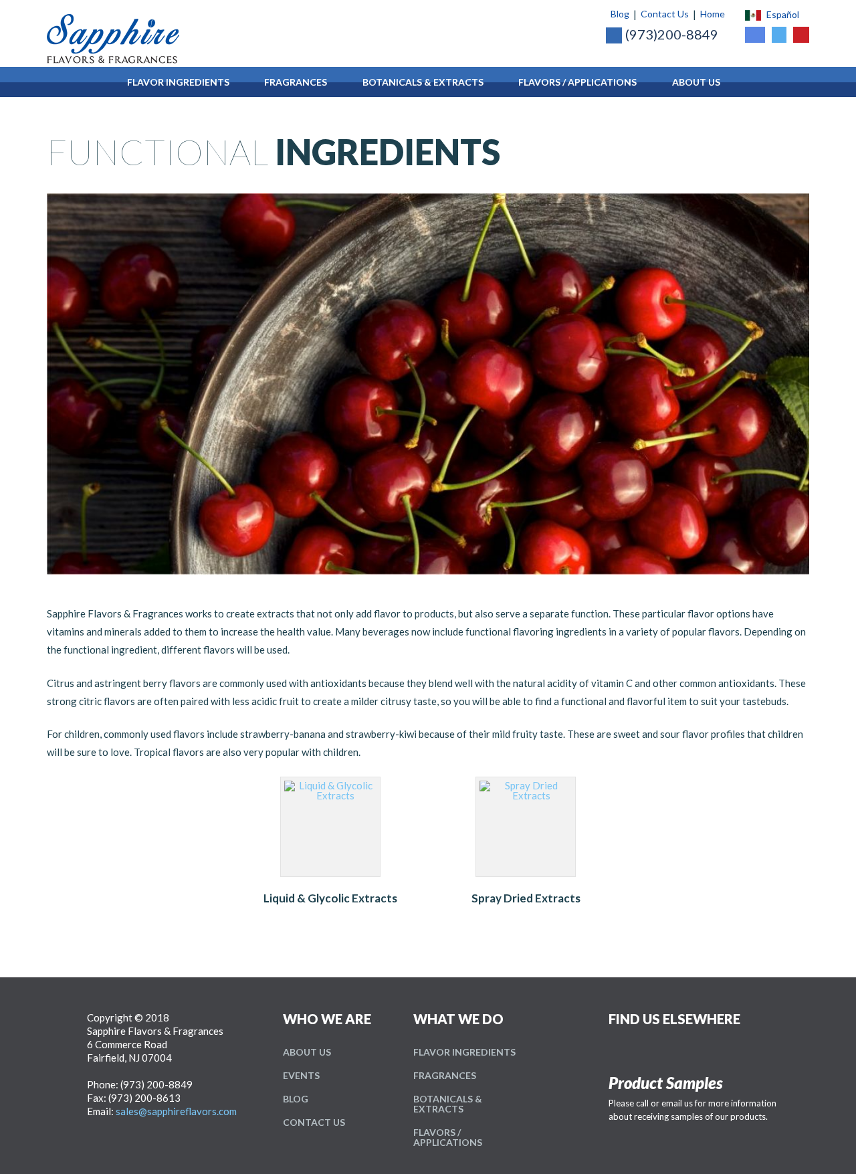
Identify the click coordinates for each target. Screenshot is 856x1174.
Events (301, 1075)
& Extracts (447, 1103)
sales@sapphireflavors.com (176, 1111)
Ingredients (464, 1052)
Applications (447, 1137)
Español (782, 14)
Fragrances (444, 1075)
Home (712, 13)
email (671, 1103)
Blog (620, 13)
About (307, 1052)
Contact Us (665, 13)
